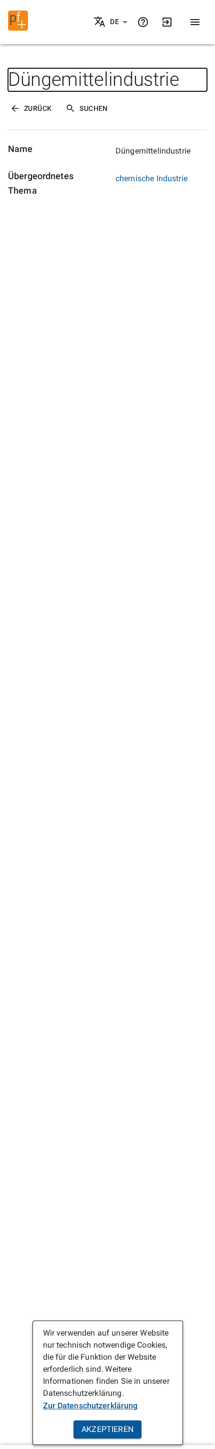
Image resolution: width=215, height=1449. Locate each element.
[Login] (167, 22)
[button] (119, 22)
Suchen (94, 108)
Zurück (38, 108)
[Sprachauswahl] (100, 22)
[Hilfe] (143, 22)
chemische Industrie (152, 178)
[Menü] (195, 22)
